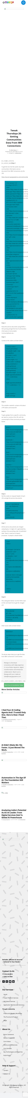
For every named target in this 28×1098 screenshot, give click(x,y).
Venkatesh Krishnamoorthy (9, 719)
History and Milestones (11, 1045)
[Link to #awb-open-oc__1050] (23, 2)
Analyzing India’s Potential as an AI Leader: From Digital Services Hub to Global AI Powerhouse (14, 814)
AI (5, 721)
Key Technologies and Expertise (13, 1052)
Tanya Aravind (6, 819)
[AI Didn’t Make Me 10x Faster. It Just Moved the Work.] (14, 735)
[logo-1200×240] (8, 2)
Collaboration (18, 153)
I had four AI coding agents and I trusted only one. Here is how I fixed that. (14, 714)
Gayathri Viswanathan (8, 752)
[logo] (10, 839)
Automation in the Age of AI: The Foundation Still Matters (14, 780)
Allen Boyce (14, 150)
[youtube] (10, 981)
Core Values (7, 1041)
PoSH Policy (7, 1055)
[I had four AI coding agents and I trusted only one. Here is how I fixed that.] (14, 700)
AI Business (9, 721)
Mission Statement (9, 1038)
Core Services (8, 1048)
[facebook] (3, 981)
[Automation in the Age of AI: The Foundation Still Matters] (14, 767)
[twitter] (7, 981)
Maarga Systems (18, 1085)
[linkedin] (13, 981)
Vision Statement (9, 1034)
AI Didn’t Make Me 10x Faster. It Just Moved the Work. (13, 747)
